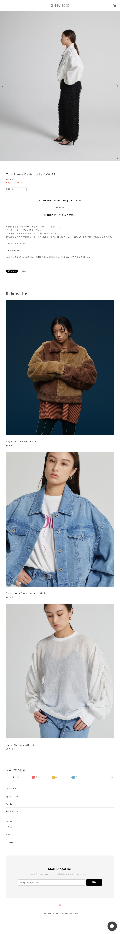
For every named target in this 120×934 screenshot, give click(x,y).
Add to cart (60, 208)
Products (11, 804)
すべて (15, 777)
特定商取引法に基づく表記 (68, 913)
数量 (8, 189)
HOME (9, 827)
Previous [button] (3, 86)
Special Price (13, 796)
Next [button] (117, 86)
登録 (94, 882)
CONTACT (11, 842)
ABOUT (10, 835)
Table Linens (12, 811)
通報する (25, 271)
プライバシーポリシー (50, 913)
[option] (60, 86)
